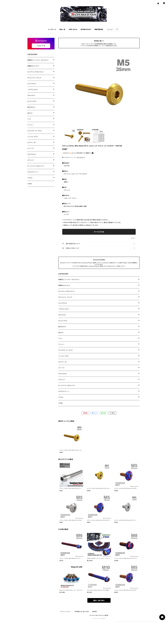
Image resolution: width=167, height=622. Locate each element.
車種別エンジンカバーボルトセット (69, 279)
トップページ (52, 29)
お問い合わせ (73, 29)
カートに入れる (99, 232)
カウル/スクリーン (63, 391)
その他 (60, 403)
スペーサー (61, 368)
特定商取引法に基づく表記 (81, 611)
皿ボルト (61, 332)
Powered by (97, 618)
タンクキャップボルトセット (66, 291)
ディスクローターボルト (65, 350)
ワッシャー (61, 344)
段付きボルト (62, 326)
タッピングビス (62, 321)
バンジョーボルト (63, 356)
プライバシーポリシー (65, 611)
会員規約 (94, 611)
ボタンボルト (62, 315)
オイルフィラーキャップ (65, 297)
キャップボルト (62, 303)
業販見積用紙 (99, 29)
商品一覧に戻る (99, 600)
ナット (60, 338)
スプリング (61, 379)
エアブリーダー (63, 362)
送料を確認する (81, 157)
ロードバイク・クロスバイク (66, 385)
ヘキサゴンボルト (63, 309)
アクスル (60, 397)
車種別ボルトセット (64, 285)
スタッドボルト (62, 373)
